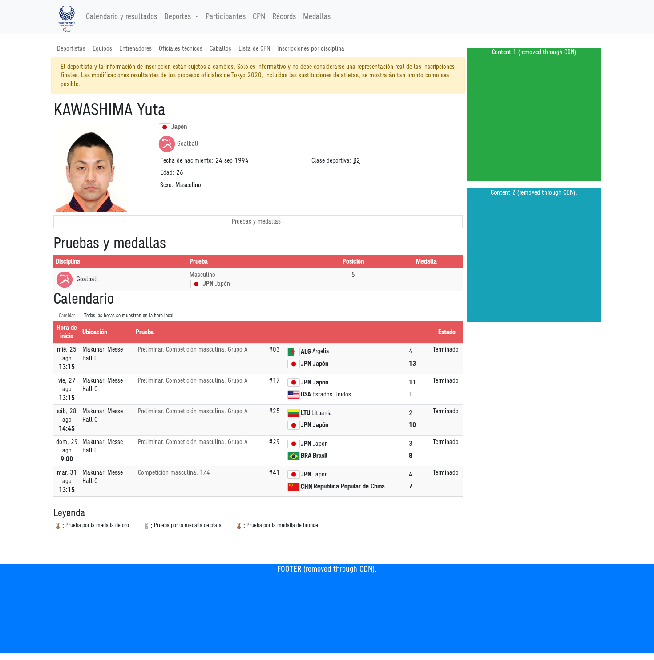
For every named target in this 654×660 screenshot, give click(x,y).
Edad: (167, 173)
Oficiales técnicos (180, 49)
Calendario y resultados (121, 16)
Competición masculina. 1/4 (174, 473)
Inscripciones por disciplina (310, 49)
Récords (284, 16)
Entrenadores (135, 49)
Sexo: (167, 185)
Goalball (187, 144)
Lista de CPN (254, 49)
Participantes (226, 16)
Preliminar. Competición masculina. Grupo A (192, 349)
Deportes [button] (177, 16)
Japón (179, 127)
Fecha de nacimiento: (187, 161)
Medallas (317, 16)
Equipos (102, 49)
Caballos (220, 49)
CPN (259, 16)
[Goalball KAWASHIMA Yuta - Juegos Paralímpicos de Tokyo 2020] (66, 17)
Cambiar (67, 315)
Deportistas (71, 49)
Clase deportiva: (331, 161)
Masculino (202, 275)
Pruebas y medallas (256, 221)
